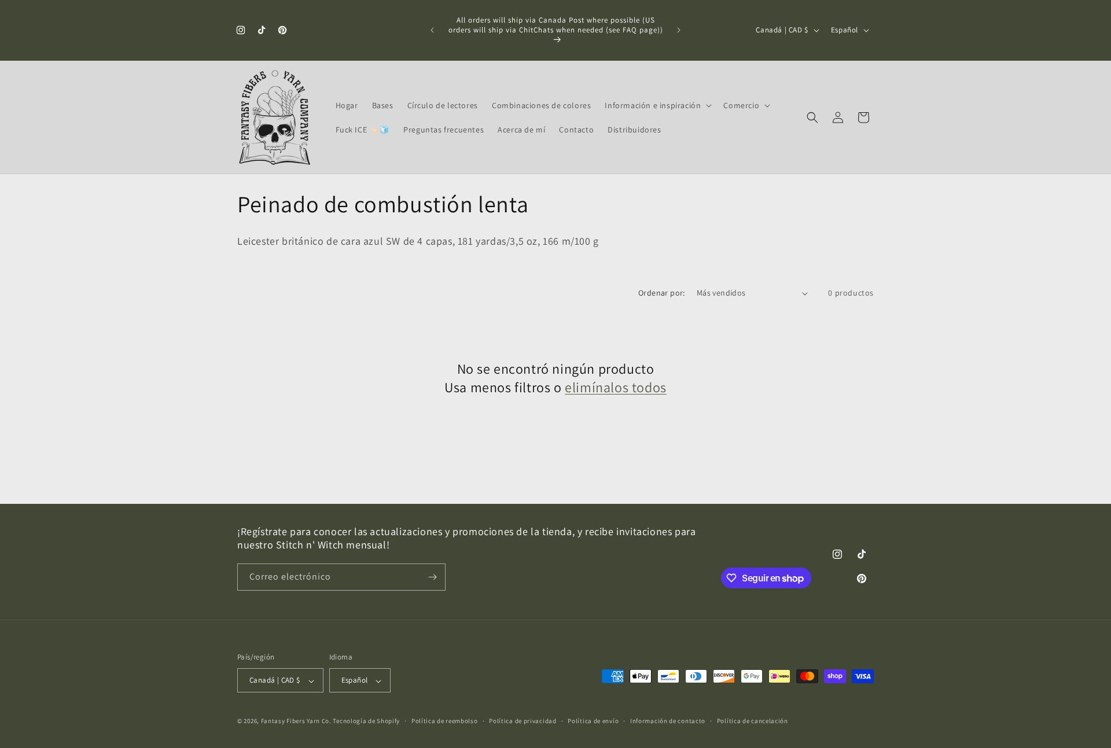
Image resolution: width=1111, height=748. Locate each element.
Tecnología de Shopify (366, 721)
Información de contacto (667, 721)
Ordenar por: (661, 293)
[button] (657, 105)
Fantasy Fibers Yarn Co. (296, 721)
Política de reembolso (444, 721)
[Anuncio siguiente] (678, 30)
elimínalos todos (616, 387)
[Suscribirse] (432, 577)
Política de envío (593, 721)
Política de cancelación (752, 721)
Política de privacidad (522, 721)
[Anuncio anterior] (432, 30)
